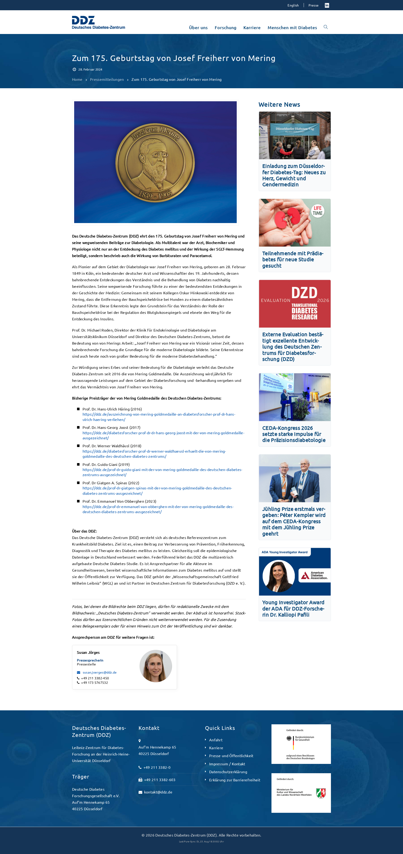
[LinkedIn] (327, 5)
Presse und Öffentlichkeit (231, 755)
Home (77, 79)
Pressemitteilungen (91, 47)
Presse (314, 5)
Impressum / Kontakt (227, 763)
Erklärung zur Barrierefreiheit (234, 779)
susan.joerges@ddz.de (99, 672)
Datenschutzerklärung (228, 771)
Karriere (216, 747)
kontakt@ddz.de (158, 792)
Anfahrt (215, 739)
